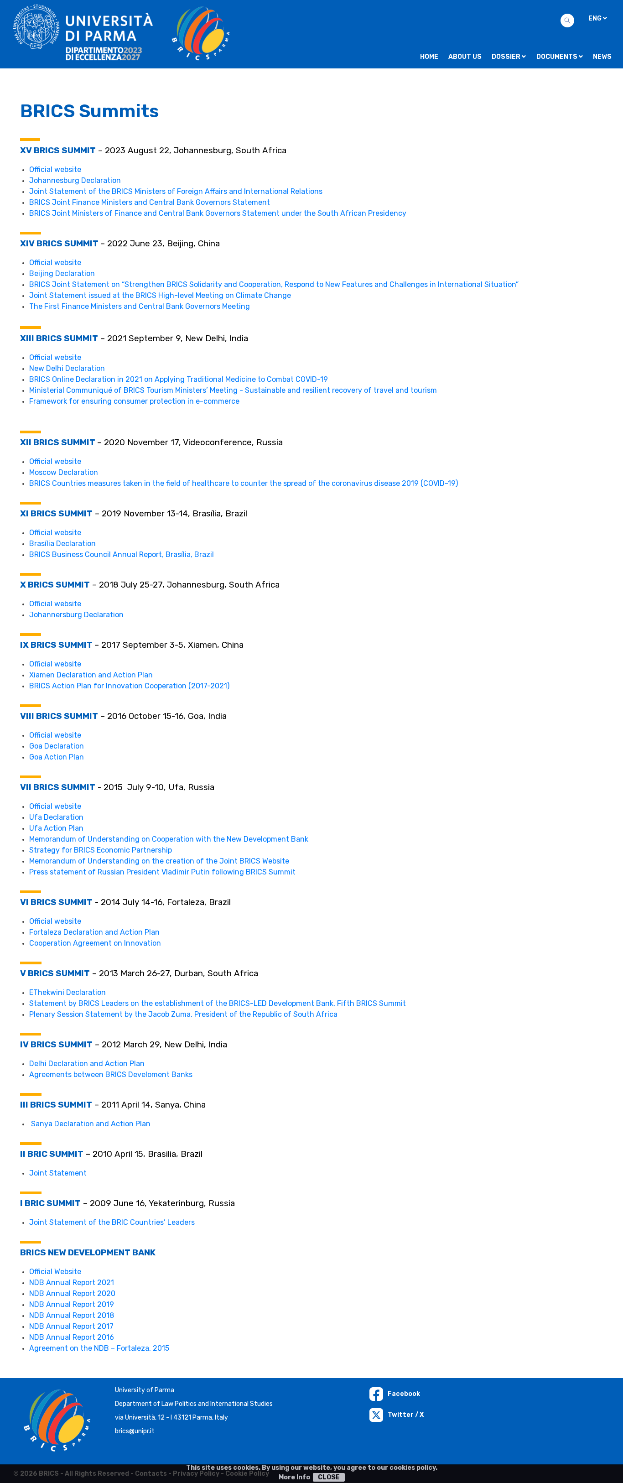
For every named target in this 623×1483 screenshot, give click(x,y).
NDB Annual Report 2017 (71, 1326)
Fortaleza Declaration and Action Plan (94, 932)
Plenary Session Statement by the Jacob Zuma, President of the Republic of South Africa (183, 1014)
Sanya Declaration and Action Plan (91, 1123)
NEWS (602, 57)
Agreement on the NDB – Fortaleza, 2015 (99, 1348)
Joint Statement (58, 1173)
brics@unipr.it (135, 1431)
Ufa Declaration (56, 817)
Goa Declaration (56, 746)
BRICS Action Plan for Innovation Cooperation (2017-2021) (129, 686)
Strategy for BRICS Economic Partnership (100, 850)
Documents (557, 57)
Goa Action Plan (56, 757)
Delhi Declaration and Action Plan (87, 1063)
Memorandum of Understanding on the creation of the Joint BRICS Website (159, 861)
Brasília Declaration (62, 543)
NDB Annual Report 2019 (71, 1304)
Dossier (507, 57)
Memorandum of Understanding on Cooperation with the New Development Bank (168, 839)
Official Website (55, 1271)
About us (465, 57)
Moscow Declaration (63, 472)
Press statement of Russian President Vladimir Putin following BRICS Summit (163, 872)
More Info (294, 1477)
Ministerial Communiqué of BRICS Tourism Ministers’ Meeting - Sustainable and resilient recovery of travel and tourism (233, 390)
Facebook (404, 1394)
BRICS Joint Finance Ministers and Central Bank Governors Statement (149, 202)
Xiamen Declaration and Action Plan (91, 675)
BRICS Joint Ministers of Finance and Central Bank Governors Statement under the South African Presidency (217, 213)
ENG (595, 18)
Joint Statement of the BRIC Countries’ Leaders (112, 1222)
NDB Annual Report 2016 (71, 1337)
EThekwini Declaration (67, 992)
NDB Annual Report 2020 (72, 1293)
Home (429, 57)
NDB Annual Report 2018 (71, 1315)
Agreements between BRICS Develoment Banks (110, 1074)
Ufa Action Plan (56, 828)
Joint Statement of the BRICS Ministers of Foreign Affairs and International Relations (175, 191)
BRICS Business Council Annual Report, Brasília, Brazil (121, 554)
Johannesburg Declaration (75, 180)
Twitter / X (406, 1415)
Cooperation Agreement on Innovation (95, 943)
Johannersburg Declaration (76, 614)
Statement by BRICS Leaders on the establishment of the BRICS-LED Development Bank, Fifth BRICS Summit (217, 1003)
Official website (55, 169)
